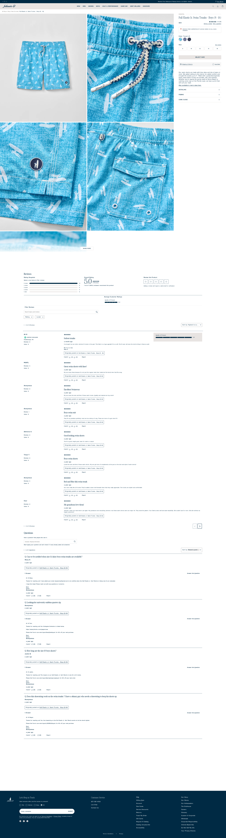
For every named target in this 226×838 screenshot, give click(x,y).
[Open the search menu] (213, 6)
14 (208, 48)
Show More (87, 248)
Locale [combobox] (39, 317)
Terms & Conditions (47, 816)
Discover (146, 6)
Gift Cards (139, 818)
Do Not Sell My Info (187, 828)
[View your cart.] (221, 6)
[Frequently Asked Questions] (113, 1)
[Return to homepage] (9, 6)
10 (191, 48)
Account (139, 803)
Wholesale (184, 818)
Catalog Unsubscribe (143, 825)
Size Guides (218, 44)
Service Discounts (142, 809)
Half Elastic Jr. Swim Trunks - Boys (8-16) (91, 376)
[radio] (180, 39)
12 (199, 48)
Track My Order (141, 815)
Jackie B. (28, 654)
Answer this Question (193, 573)
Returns (139, 812)
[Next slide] (6, 1)
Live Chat (217, 64)
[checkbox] (20, 805)
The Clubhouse (186, 806)
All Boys (4, 11)
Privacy (121, 833)
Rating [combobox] (27, 317)
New (78, 6)
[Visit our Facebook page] (24, 821)
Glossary (184, 812)
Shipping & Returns (187, 64)
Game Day (124, 6)
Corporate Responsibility (189, 821)
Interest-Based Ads (187, 825)
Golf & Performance (110, 6)
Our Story (184, 797)
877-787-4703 (96, 801)
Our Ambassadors (187, 803)
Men (84, 6)
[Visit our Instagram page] (20, 821)
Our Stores (220, 1)
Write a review (208, 23)
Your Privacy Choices (188, 831)
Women (90, 6)
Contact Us (95, 808)
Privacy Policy (57, 816)
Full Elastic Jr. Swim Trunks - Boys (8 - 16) (91, 353)
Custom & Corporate (188, 815)
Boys (98, 6)
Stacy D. (28, 559)
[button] (145, 281)
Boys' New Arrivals (13, 11)
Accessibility (140, 828)
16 (217, 48)
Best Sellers (135, 6)
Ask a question (217, 23)
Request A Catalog (142, 821)
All (43, 805)
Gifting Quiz (140, 800)
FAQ (137, 797)
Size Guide (139, 806)
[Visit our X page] (27, 821)
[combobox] (194, 325)
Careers (183, 809)
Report (84, 357)
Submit (70, 811)
